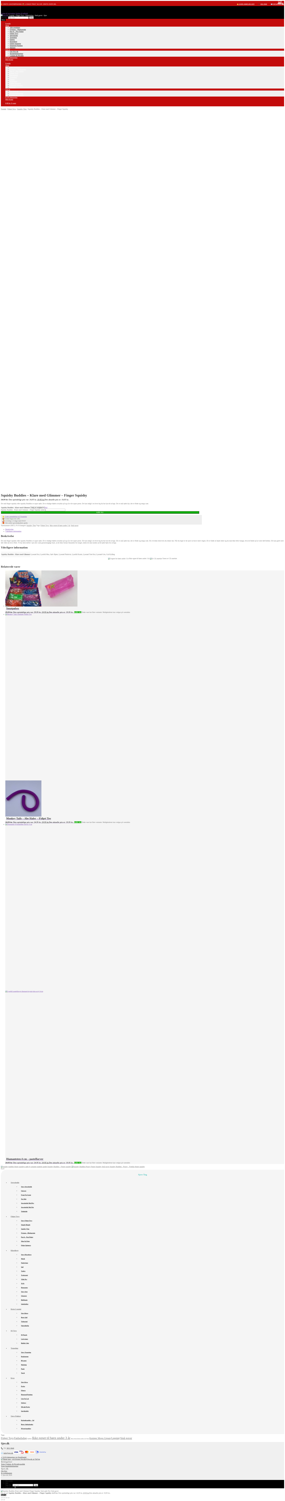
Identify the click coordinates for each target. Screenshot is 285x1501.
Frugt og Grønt (26, 1195)
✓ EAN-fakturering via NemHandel (13, 1457)
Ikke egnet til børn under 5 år (78, 1438)
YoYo (22, 1283)
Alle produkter (15, 28)
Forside (8, 23)
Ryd (45, 507)
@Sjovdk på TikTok (33, 1459)
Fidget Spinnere (15, 44)
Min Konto (9, 60)
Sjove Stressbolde (26, 1187)
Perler (23, 1386)
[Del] (6, 1497)
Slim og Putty (25, 1241)
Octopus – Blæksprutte (18, 30)
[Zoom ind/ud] (2, 1497)
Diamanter (24, 1287)
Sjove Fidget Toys (26, 1221)
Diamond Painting (16, 46)
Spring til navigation (8, 13)
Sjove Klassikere (26, 1254)
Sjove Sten (24, 1292)
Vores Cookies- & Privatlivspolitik (13, 1464)
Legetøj (115, 1438)
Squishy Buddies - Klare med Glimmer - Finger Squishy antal (22, 510)
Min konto (9, 1481)
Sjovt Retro (24, 1313)
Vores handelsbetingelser (9, 1466)
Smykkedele (25, 1411)
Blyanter (24, 1360)
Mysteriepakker (26, 1428)
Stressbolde (14, 36)
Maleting (24, 1365)
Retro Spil (24, 1317)
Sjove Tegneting (26, 1352)
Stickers (12, 48)
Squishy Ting (21, 109)
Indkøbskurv (10, 1487)
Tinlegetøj (24, 1321)
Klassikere (13, 42)
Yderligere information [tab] (13, 531)
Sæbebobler (24, 1304)
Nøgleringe (24, 1263)
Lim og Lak (25, 1399)
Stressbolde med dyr (27, 1203)
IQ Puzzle (24, 1335)
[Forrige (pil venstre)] (2, 1499)
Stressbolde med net (27, 1207)
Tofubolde (24, 1211)
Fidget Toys (14, 34)
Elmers (12, 40)
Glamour (24, 1296)
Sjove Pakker (16, 1416)
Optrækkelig (25, 1326)
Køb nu (100, 512)
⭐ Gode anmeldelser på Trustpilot (14, 517)
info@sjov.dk (8, 1453)
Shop (7, 26)
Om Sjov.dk (14, 52)
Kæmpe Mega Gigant (100, 1438)
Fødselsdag (20, 1438)
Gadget (29, 1438)
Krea (12, 1378)
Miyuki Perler (25, 1407)
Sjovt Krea (24, 1382)
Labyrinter (24, 1339)
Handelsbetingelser (16, 54)
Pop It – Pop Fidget (16, 32)
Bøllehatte (24, 1300)
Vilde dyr (24, 1279)
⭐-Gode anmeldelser (245, 4)
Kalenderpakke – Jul (27, 1420)
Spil (22, 1267)
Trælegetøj (24, 1275)
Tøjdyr (23, 1271)
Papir (23, 1369)
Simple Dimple (25, 1225)
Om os (7, 50)
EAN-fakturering (11, 58)
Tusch (23, 1373)
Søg (31, 17)
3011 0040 (263, 4)
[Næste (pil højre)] (4, 1499)
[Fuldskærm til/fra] (4, 1497)
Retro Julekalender (27, 1424)
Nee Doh (23, 1199)
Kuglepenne (24, 1356)
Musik (23, 1259)
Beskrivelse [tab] (9, 529)
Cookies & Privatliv (17, 56)
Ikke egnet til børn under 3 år (60, 525)
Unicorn (23, 1191)
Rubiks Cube (25, 1343)
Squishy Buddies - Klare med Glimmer (15, 508)
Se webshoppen (6, 1473)
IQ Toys (14, 1331)
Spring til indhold (22, 13)
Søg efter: (4, 17)
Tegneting (13, 38)
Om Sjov (4, 1471)
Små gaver (74, 525)
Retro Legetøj (16, 1309)
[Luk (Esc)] (8, 1497)
